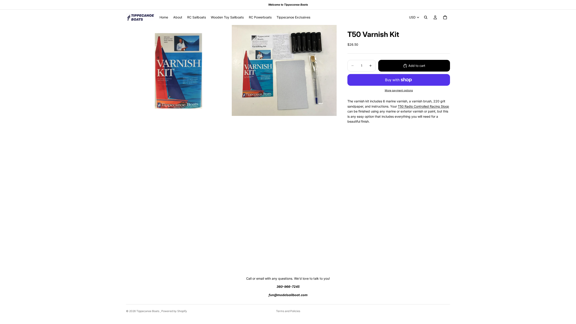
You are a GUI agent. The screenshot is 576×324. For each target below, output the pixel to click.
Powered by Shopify (174, 311)
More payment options (399, 90)
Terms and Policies (288, 311)
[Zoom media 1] (178, 70)
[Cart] (445, 17)
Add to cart (416, 66)
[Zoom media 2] (284, 70)
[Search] (426, 17)
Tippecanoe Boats (148, 311)
